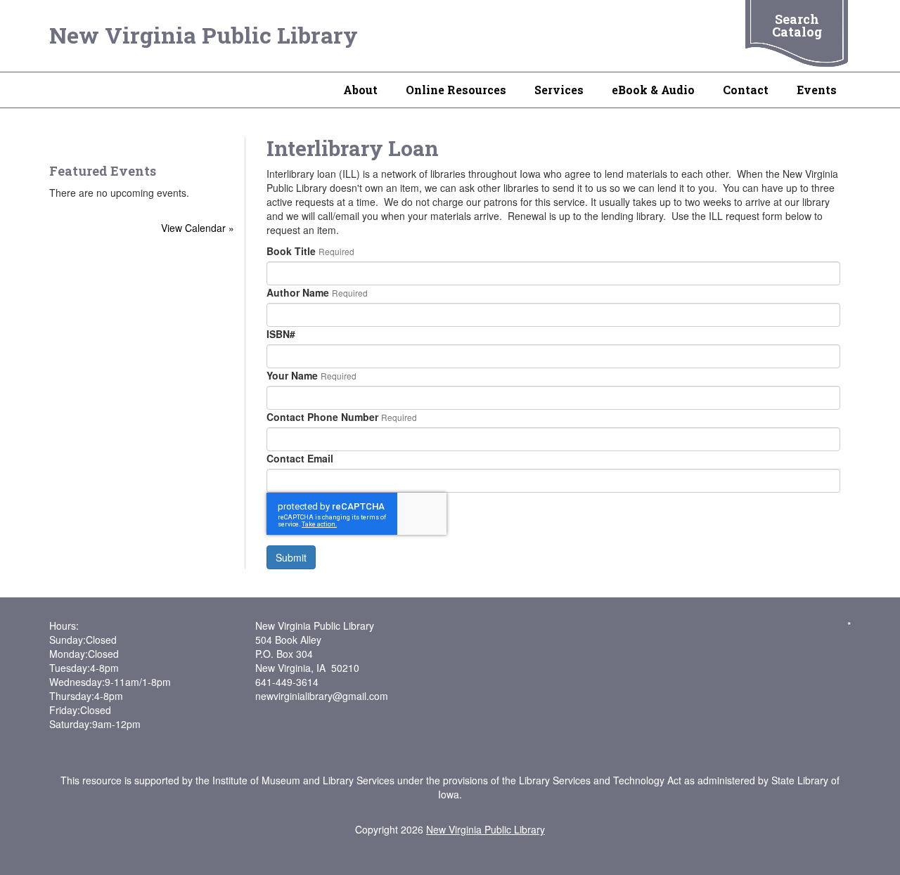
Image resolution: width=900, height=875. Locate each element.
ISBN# (280, 334)
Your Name (292, 375)
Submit (291, 557)
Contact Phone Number (322, 417)
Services (559, 89)
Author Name (297, 292)
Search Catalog (797, 25)
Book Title (291, 251)
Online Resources (456, 89)
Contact (746, 89)
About (360, 89)
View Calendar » (197, 228)
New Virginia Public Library (203, 35)
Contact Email (299, 458)
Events (817, 89)
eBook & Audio (653, 89)
